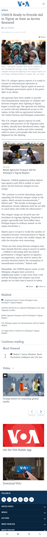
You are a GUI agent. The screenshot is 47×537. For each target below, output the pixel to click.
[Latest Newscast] (7, 534)
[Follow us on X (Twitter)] (9, 499)
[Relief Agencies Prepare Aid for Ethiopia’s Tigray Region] (23, 152)
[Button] (42, 37)
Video (6, 368)
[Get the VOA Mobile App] (23, 435)
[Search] (39, 534)
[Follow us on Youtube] (15, 499)
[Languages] (29, 534)
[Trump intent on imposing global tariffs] (23, 384)
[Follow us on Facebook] (3, 499)
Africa (4, 10)
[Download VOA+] (23, 468)
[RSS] (26, 499)
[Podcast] (31, 499)
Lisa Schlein (9, 28)
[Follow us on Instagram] (20, 499)
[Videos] (18, 534)
